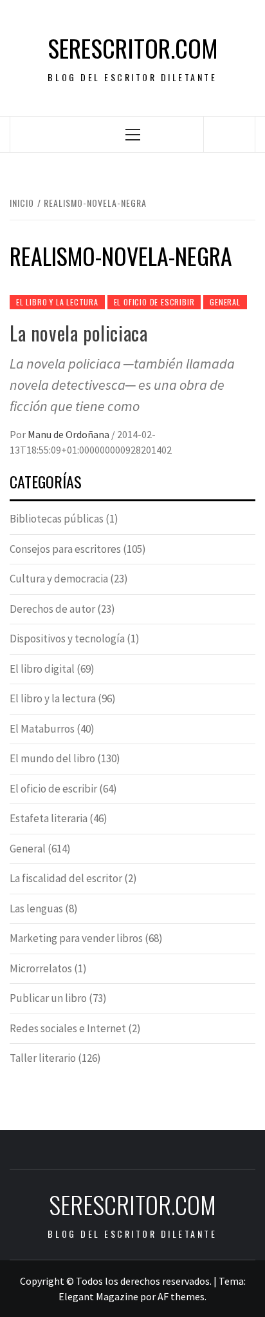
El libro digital (42, 669)
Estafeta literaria (48, 818)
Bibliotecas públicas (57, 519)
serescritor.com (133, 48)
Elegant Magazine (98, 1296)
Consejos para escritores (65, 549)
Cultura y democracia (59, 579)
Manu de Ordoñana (69, 434)
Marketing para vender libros (76, 938)
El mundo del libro (52, 758)
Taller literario (43, 1058)
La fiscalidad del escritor (66, 878)
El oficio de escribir (154, 301)
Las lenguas (36, 908)
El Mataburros (42, 729)
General (225, 301)
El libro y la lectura (57, 301)
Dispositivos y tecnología (67, 638)
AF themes (181, 1296)
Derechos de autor (52, 609)
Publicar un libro (48, 998)
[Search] (229, 134)
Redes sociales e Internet (68, 1028)
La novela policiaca (78, 332)
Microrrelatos (41, 968)
